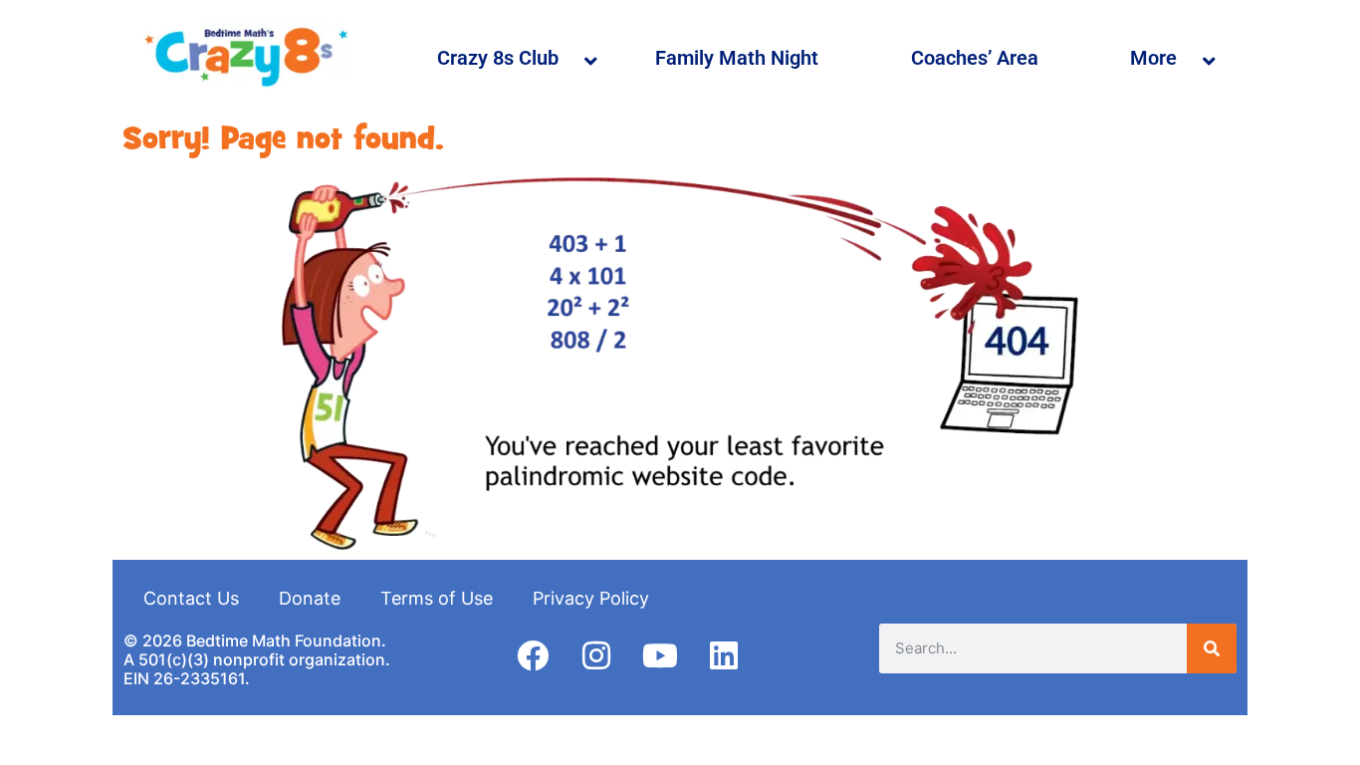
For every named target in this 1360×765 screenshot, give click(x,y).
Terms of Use (436, 598)
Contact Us (191, 598)
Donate (309, 598)
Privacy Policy (591, 598)
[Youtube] (660, 655)
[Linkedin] (724, 655)
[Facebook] (533, 655)
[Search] (1212, 648)
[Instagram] (596, 655)
